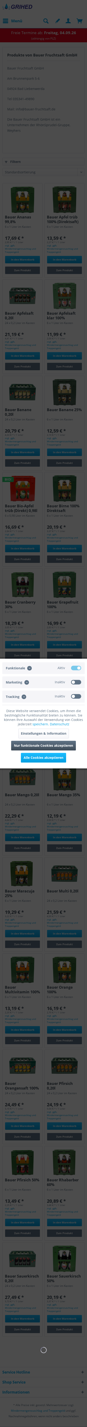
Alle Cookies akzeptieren (43, 757)
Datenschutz (59, 724)
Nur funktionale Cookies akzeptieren (43, 745)
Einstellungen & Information (43, 733)
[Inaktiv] (76, 682)
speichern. (41, 724)
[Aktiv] (76, 668)
